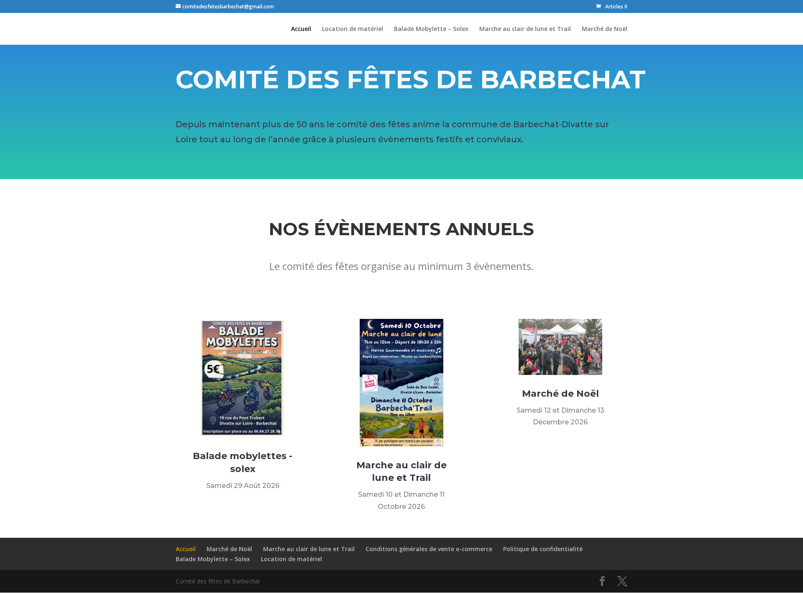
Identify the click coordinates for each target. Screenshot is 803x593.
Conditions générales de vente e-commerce (429, 549)
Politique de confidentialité (543, 549)
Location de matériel (352, 29)
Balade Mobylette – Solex (431, 29)
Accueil (301, 29)
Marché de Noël (604, 29)
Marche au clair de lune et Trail (525, 29)
